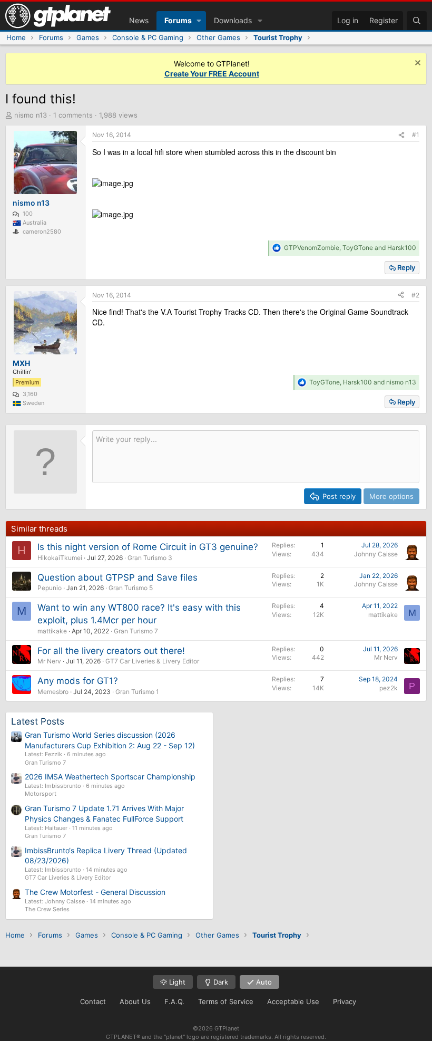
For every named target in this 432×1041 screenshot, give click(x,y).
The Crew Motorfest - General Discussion (95, 892)
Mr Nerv (49, 661)
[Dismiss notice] (416, 64)
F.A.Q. (174, 1001)
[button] (199, 20)
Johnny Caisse (376, 554)
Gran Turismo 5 (131, 588)
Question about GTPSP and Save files (117, 577)
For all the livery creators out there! (111, 650)
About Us (135, 1001)
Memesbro (52, 692)
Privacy (344, 1001)
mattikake (52, 631)
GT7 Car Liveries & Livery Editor (152, 661)
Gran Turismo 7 (136, 631)
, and (350, 248)
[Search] (417, 20)
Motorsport (40, 793)
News (139, 20)
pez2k (388, 688)
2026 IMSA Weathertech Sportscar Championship (110, 776)
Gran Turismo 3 (149, 558)
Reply (406, 267)
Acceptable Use (293, 1001)
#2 (415, 295)
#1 (415, 135)
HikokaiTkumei (59, 558)
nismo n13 (30, 115)
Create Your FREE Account (211, 73)
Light (176, 982)
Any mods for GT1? (77, 681)
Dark (219, 982)
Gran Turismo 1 (137, 692)
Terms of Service (225, 1001)
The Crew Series (47, 909)
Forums (178, 20)
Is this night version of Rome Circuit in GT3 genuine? (147, 547)
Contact (93, 1001)
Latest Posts (37, 721)
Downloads (233, 20)
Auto (263, 982)
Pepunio (49, 588)
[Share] (401, 135)
